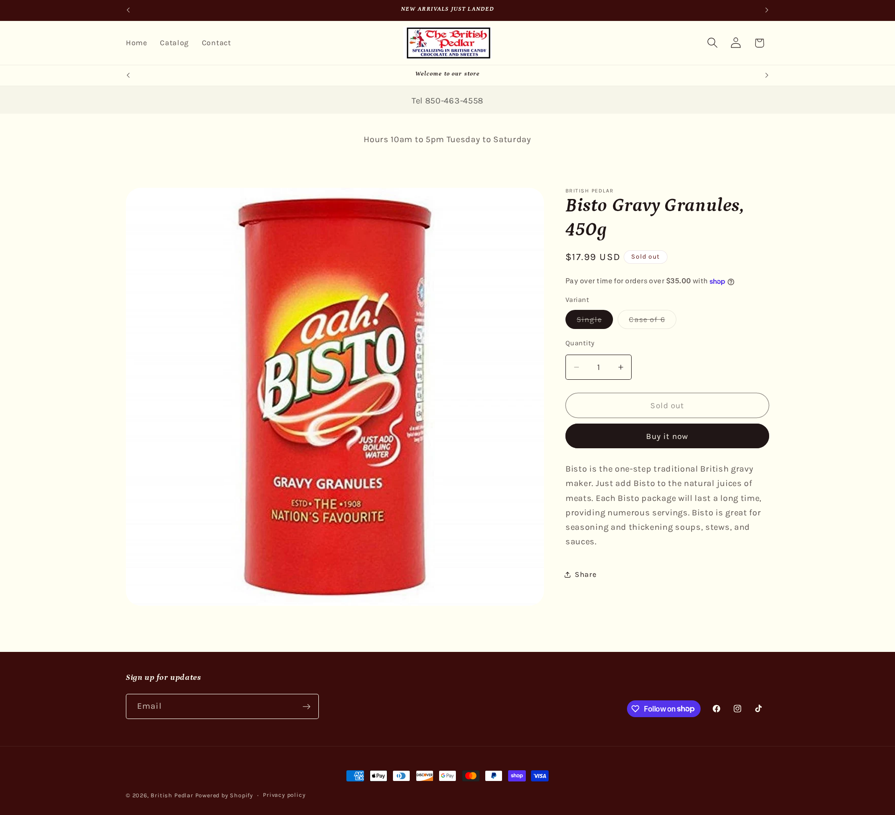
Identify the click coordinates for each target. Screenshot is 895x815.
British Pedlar (172, 795)
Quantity (580, 343)
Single (595, 322)
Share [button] (585, 574)
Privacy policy (284, 794)
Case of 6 (652, 322)
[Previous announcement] (128, 10)
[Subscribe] (306, 706)
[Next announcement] (767, 10)
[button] (712, 43)
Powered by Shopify (224, 795)
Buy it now (667, 436)
